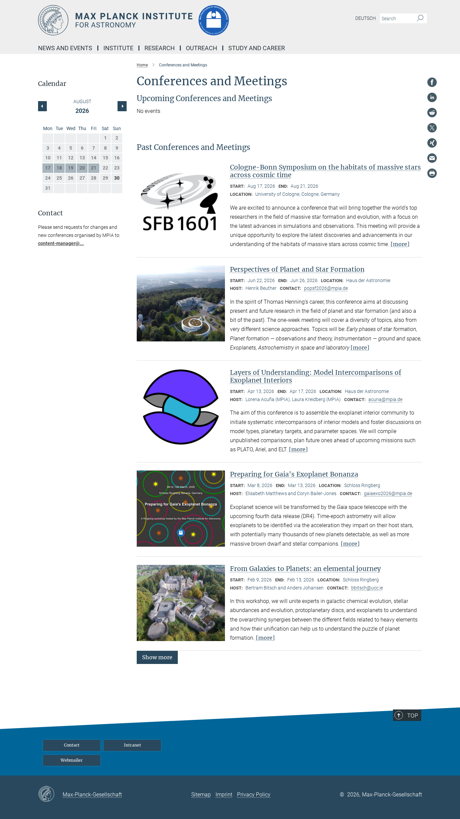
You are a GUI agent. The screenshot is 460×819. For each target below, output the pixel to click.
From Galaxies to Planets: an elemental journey (305, 569)
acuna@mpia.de (385, 399)
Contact (71, 745)
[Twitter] (432, 128)
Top (412, 715)
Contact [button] (50, 213)
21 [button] (93, 168)
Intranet (132, 745)
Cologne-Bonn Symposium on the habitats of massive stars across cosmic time (325, 171)
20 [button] (82, 168)
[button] (157, 657)
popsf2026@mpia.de (326, 288)
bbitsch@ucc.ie (367, 587)
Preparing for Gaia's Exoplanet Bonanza (294, 474)
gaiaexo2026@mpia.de (388, 493)
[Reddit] (432, 113)
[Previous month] (122, 106)
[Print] (432, 173)
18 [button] (59, 168)
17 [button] (48, 168)
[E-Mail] (432, 158)
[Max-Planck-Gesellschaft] (50, 794)
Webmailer (72, 760)
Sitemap (201, 794)
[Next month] (42, 106)
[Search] (420, 18)
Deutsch (365, 18)
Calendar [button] (52, 84)
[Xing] (432, 143)
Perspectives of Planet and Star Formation (297, 269)
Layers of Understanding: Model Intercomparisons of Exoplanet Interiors (315, 376)
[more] (400, 244)
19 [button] (70, 168)
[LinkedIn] (432, 97)
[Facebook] (432, 82)
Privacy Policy (253, 794)
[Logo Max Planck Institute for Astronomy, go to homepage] (164, 20)
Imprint (224, 794)
